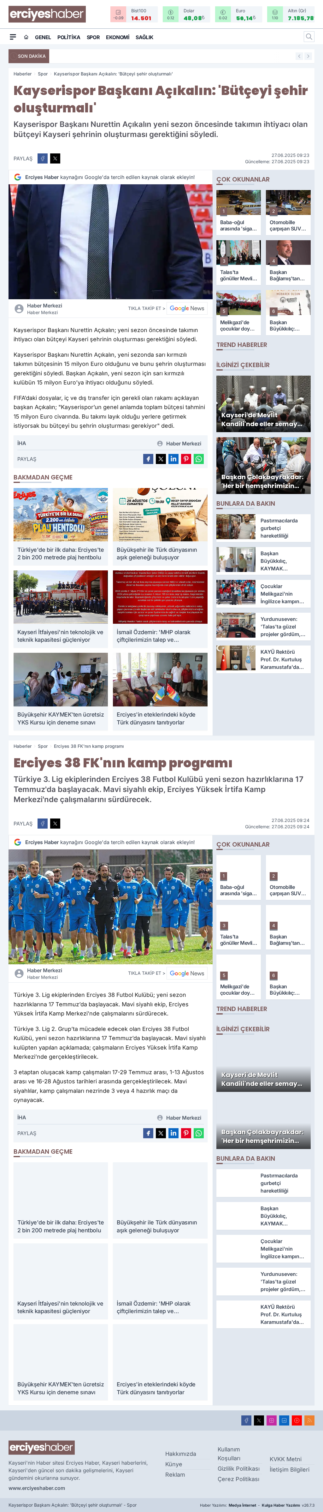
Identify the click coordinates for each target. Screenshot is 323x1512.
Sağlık (145, 37)
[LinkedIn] (284, 1420)
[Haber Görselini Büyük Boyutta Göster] (111, 241)
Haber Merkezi (44, 308)
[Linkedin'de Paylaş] (173, 459)
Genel (43, 37)
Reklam (175, 1474)
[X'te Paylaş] (55, 158)
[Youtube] (297, 1420)
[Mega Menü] (13, 36)
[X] (259, 1420)
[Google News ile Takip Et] (187, 308)
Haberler (23, 73)
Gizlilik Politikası (239, 1468)
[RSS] (309, 1420)
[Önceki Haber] (299, 56)
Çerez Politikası (238, 1479)
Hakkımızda (180, 1453)
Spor (93, 37)
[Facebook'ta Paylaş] (43, 158)
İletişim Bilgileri (289, 1469)
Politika (68, 37)
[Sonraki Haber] (308, 56)
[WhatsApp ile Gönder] (199, 459)
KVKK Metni (286, 1459)
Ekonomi (117, 37)
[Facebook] (246, 1420)
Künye (173, 1464)
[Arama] (309, 36)
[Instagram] (272, 1420)
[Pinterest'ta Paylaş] (186, 459)
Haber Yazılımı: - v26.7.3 (257, 1505)
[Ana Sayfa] (26, 37)
